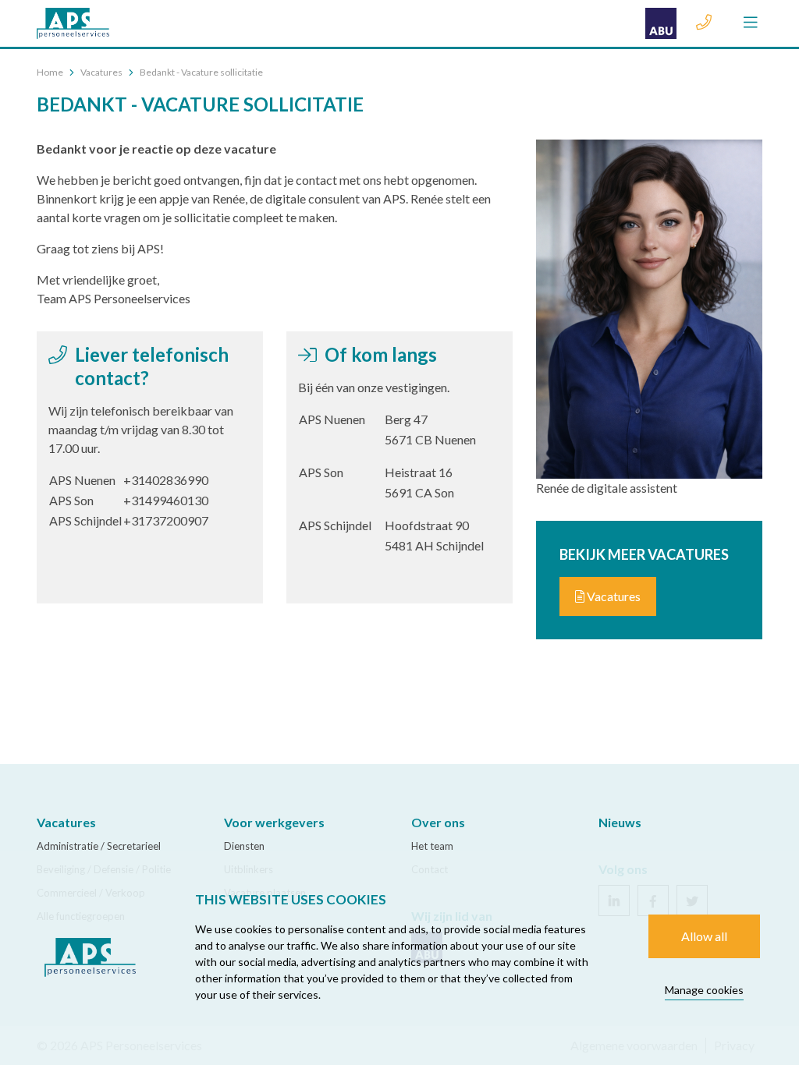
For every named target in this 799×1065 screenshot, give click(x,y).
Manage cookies (704, 989)
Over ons (438, 822)
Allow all (704, 936)
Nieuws (619, 822)
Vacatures (101, 72)
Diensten (244, 846)
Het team (432, 846)
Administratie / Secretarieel (99, 846)
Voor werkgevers (274, 822)
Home (50, 72)
